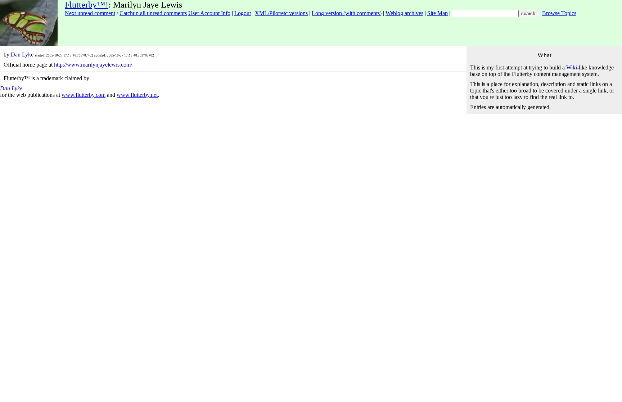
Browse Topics (559, 13)
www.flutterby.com (83, 95)
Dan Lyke (22, 54)
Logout (242, 13)
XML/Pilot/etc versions (281, 13)
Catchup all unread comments (153, 13)
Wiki (571, 67)
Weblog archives (404, 13)
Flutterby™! (86, 4)
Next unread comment (90, 13)
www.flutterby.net (137, 95)
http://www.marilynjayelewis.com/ (93, 65)
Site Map (437, 13)
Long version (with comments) (347, 13)
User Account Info (209, 13)
